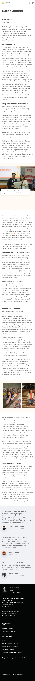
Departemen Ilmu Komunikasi (10, 655)
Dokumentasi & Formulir (9, 631)
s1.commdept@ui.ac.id (13, 611)
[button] (33, 3)
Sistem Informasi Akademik (10, 646)
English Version (6, 641)
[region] (17, 186)
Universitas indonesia (8, 649)
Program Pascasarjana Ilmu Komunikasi (13, 658)
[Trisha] (12, 395)
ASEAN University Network (10, 643)
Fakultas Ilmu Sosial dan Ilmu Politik (12, 652)
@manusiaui (14, 233)
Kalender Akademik (7, 628)
